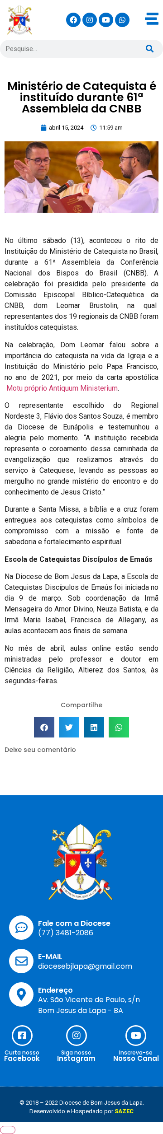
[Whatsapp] (122, 20)
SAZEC (124, 1111)
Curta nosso (22, 1052)
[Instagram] (89, 20)
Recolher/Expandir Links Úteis (7, 1130)
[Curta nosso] (22, 1035)
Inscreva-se (136, 1052)
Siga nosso (76, 1052)
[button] (44, 727)
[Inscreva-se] (135, 1035)
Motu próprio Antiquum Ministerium (62, 388)
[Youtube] (106, 20)
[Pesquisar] (149, 49)
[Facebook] (73, 20)
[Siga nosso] (76, 1035)
